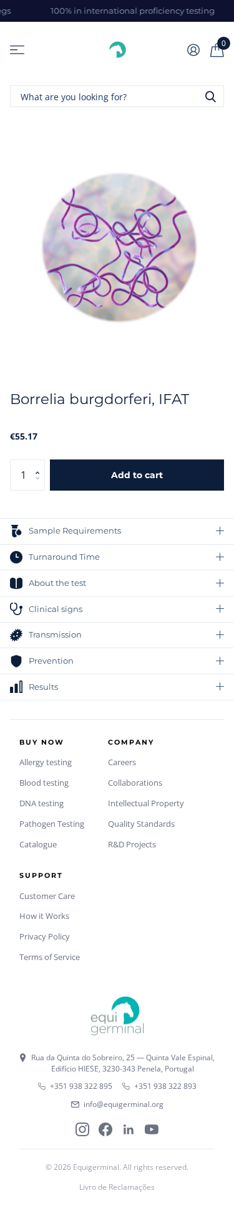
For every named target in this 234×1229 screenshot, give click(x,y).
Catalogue (38, 844)
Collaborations (135, 782)
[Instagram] (82, 1129)
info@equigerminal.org (123, 1104)
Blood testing (44, 782)
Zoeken (210, 96)
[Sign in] (193, 50)
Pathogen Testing (51, 823)
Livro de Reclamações (117, 1187)
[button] (40, 464)
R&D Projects (132, 844)
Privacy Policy (44, 936)
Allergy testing (45, 762)
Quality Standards (141, 823)
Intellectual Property (146, 803)
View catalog (17, 50)
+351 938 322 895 (81, 1086)
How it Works (44, 915)
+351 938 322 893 (165, 1086)
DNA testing (41, 803)
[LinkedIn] (128, 1129)
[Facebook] (105, 1129)
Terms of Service (49, 957)
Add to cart (137, 475)
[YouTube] (151, 1129)
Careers (122, 762)
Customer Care (47, 896)
